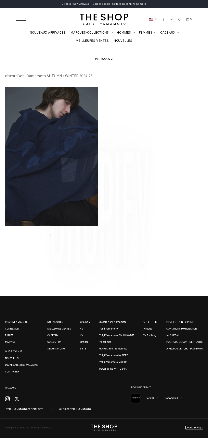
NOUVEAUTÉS (55, 322)
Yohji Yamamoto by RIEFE (113, 355)
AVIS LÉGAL (172, 335)
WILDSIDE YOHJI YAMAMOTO (75, 409)
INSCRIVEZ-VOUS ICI (16, 322)
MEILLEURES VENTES (59, 328)
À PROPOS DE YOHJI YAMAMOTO (184, 348)
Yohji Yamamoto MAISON (113, 362)
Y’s (81, 328)
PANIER (9, 335)
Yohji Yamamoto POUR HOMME (116, 335)
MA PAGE (10, 342)
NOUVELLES (11, 358)
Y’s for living (149, 335)
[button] (21, 19)
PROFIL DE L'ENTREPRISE (180, 322)
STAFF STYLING (56, 348)
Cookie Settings (194, 427)
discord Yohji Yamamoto (113, 322)
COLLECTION (54, 342)
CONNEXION (12, 328)
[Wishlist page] (180, 19)
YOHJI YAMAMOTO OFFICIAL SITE (24, 409)
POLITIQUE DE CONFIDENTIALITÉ (184, 342)
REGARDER (107, 58)
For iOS (150, 398)
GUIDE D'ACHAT (13, 351)
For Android (172, 398)
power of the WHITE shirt (113, 368)
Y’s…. (82, 335)
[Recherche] (162, 19)
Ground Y (85, 322)
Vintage (147, 328)
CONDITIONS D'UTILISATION (181, 328)
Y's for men (105, 342)
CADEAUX (52, 335)
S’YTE (83, 348)
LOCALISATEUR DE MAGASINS (21, 365)
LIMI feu (84, 342)
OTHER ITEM (150, 322)
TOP (97, 58)
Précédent (42, 235)
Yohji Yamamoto (108, 328)
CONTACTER (12, 371)
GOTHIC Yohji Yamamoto (113, 348)
